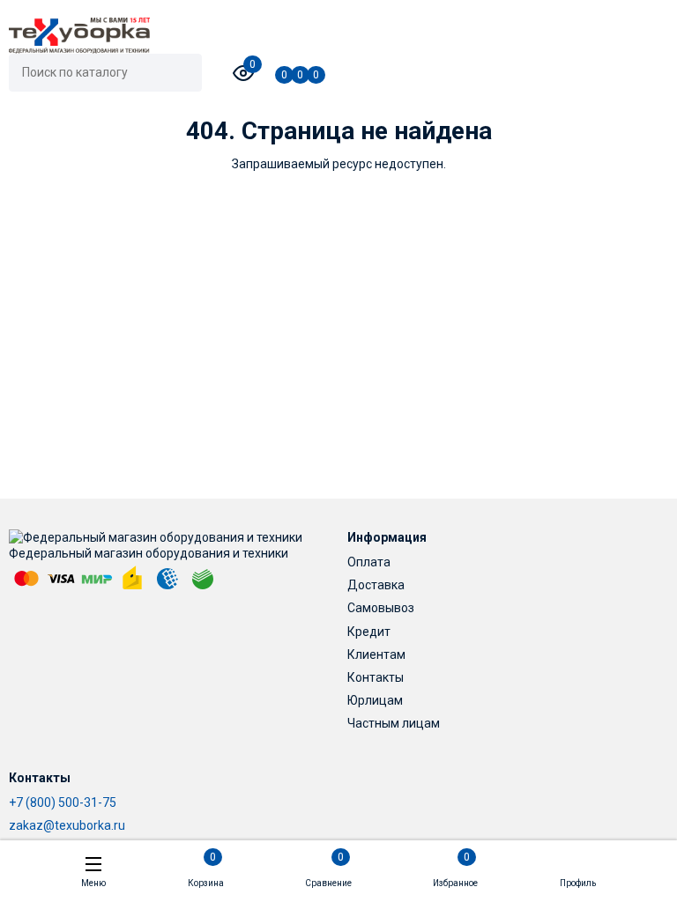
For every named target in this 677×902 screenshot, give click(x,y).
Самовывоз (380, 608)
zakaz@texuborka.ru (67, 825)
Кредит (369, 632)
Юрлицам (375, 700)
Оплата (369, 562)
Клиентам (376, 654)
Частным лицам (393, 723)
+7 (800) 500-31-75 (62, 802)
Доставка (376, 585)
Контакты (375, 677)
